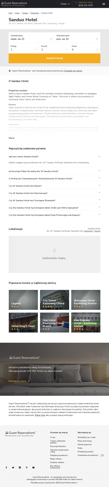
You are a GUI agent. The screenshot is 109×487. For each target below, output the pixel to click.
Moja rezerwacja (85, 441)
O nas (52, 437)
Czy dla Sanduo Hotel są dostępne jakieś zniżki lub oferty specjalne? (43, 207)
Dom (10, 13)
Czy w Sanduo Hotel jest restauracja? (28, 193)
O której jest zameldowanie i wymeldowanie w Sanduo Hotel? (40, 178)
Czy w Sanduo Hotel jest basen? (25, 185)
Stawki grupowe (85, 444)
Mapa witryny (56, 459)
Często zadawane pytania (57, 442)
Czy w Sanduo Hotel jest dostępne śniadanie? (32, 200)
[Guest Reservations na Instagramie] (20, 467)
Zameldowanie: (17, 36)
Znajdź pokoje (54, 58)
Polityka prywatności (59, 455)
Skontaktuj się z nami (86, 437)
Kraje (17, 13)
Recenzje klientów (58, 446)
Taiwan (25, 13)
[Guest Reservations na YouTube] (32, 467)
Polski (63, 4)
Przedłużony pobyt (85, 451)
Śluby (80, 448)
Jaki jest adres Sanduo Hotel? (23, 156)
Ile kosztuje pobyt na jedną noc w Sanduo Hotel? (33, 171)
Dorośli (44, 46)
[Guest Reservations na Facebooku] (7, 467)
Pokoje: (14, 46)
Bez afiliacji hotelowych (55, 467)
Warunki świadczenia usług (59, 451)
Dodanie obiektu (57, 462)
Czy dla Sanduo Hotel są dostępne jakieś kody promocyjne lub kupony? (44, 215)
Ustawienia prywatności (88, 455)
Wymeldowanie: (63, 36)
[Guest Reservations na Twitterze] (13, 467)
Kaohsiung (35, 13)
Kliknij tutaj (40, 415)
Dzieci (74, 46)
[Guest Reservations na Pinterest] (27, 467)
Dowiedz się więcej (73, 70)
